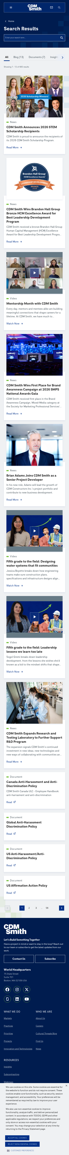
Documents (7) (37, 57)
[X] (26, 989)
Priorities (8, 1033)
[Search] (62, 38)
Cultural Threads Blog (46, 1033)
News (38, 1048)
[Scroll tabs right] (62, 57)
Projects (8, 1041)
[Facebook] (7, 989)
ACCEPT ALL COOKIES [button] (17, 1138)
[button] (66, 1086)
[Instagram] (17, 989)
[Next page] (61, 908)
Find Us (39, 1041)
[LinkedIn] (17, 999)
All (6, 57)
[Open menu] (10, 7)
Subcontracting (11, 1074)
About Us (40, 1018)
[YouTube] (26, 999)
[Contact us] (51, 7)
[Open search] (59, 7)
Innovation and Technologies (18, 1048)
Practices (8, 1025)
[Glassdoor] (7, 999)
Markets (8, 1018)
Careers (39, 1025)
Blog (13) (18, 57)
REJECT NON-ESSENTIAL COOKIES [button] (22, 1144)
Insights (8, 1066)
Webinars (8, 1082)
